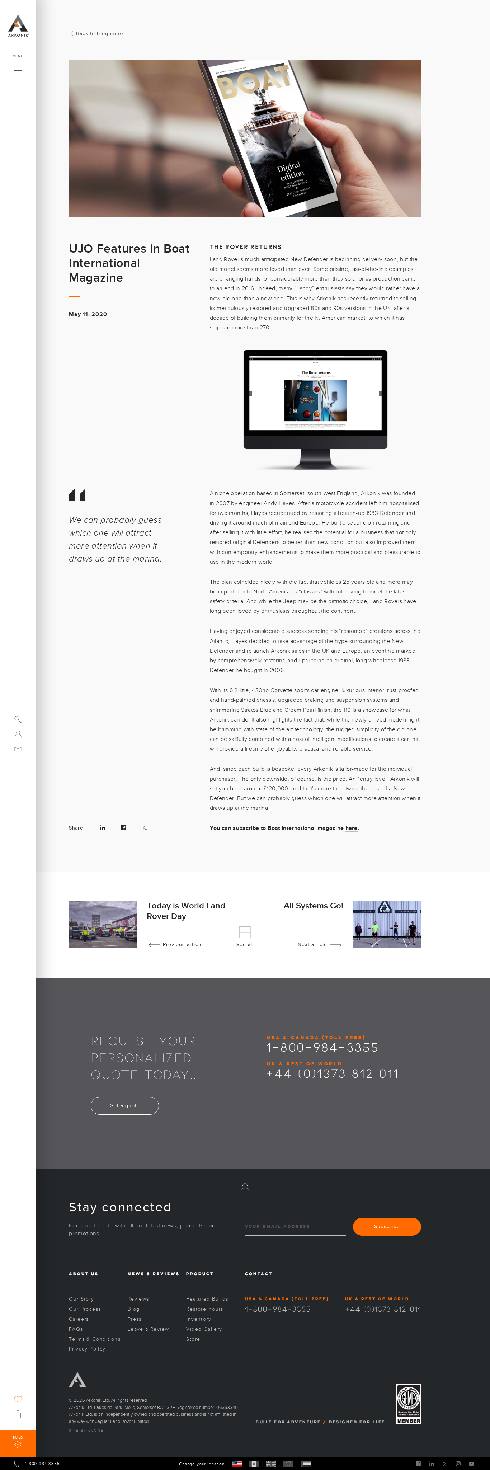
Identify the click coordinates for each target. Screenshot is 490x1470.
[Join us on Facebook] (418, 1463)
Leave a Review (148, 1329)
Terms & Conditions (95, 1339)
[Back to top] (245, 1186)
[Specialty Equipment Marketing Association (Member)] (408, 1404)
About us (84, 1273)
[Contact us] (18, 748)
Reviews (166, 1273)
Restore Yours (204, 1309)
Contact (259, 1273)
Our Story (81, 1299)
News (136, 1273)
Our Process (85, 1309)
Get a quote (125, 1106)
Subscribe (387, 1227)
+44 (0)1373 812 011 (332, 1072)
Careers (79, 1319)
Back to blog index (100, 33)
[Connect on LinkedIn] (431, 1463)
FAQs (76, 1329)
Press (135, 1319)
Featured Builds (207, 1299)
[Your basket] (18, 1414)
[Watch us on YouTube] (471, 1463)
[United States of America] (237, 1464)
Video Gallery (204, 1329)
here (351, 828)
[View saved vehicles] (18, 1399)
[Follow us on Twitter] (445, 1463)
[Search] (18, 719)
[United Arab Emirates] (306, 1464)
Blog (134, 1309)
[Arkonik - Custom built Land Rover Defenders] (18, 25)
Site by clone (86, 1430)
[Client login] (18, 734)
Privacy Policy (87, 1349)
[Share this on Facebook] (124, 827)
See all (245, 944)
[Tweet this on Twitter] (145, 827)
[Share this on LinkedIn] (102, 827)
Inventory (198, 1319)
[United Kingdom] (271, 1464)
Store (193, 1339)
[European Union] (288, 1464)
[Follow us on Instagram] (458, 1463)
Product (200, 1273)
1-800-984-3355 (322, 1046)
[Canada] (254, 1464)
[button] (18, 65)
